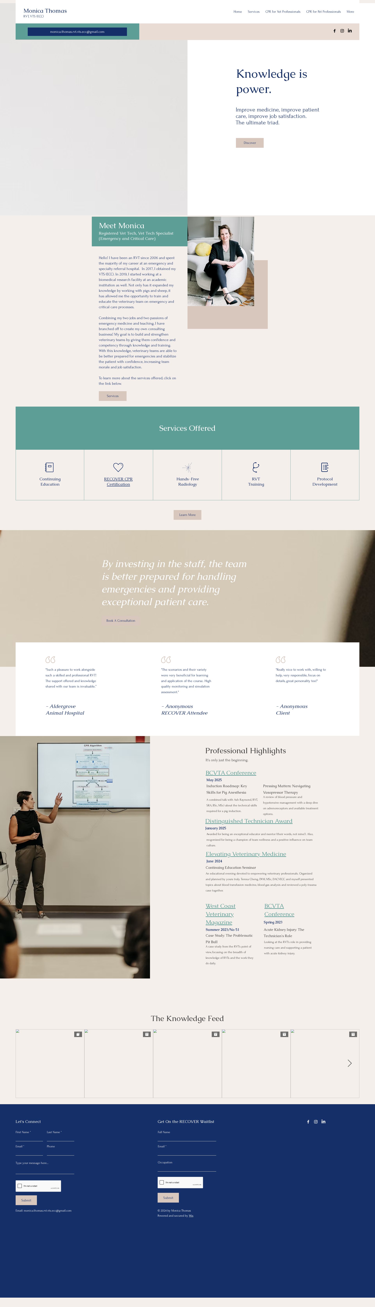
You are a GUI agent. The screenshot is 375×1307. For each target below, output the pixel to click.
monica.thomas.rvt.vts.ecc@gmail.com (47, 1210)
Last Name (53, 1132)
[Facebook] (334, 30)
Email (19, 1146)
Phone (51, 1146)
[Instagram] (342, 30)
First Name (22, 1132)
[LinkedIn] (349, 30)
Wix (191, 1215)
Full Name (164, 1132)
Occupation (165, 1162)
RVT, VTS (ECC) (33, 16)
